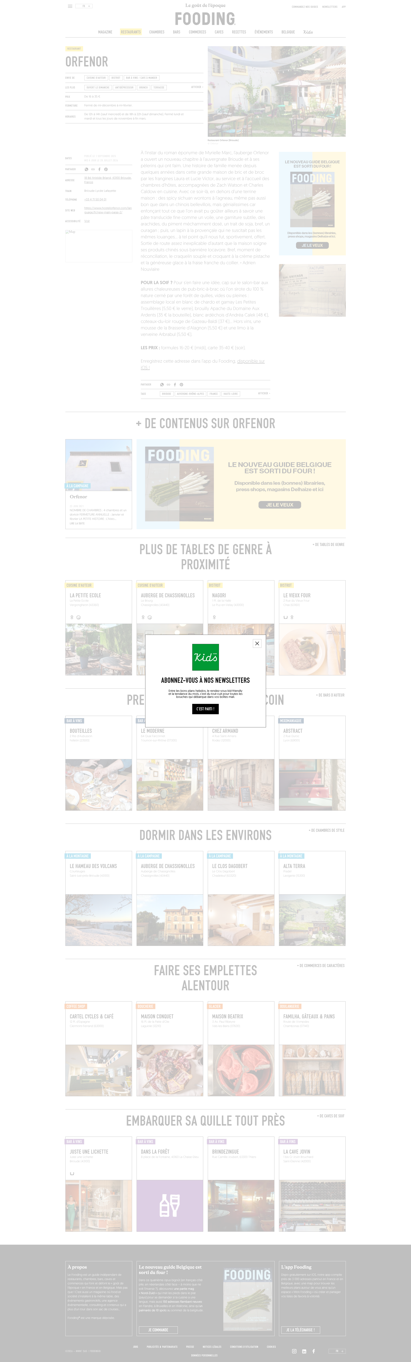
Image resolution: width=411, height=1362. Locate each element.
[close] (257, 643)
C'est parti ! (205, 709)
